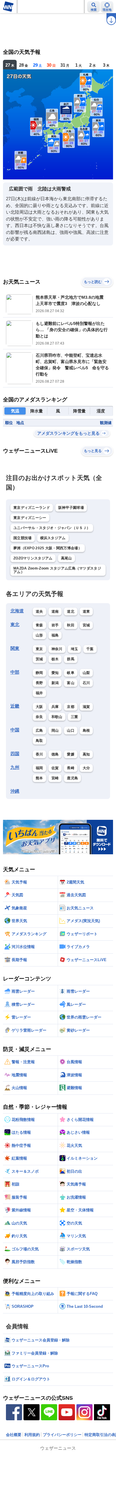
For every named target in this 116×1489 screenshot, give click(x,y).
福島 (55, 635)
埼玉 (74, 649)
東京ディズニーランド (31, 508)
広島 (39, 730)
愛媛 (70, 754)
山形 (39, 635)
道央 (39, 611)
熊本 (39, 778)
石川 (86, 683)
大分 (86, 768)
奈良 (39, 717)
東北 (14, 624)
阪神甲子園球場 (71, 508)
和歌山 (56, 717)
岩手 (55, 625)
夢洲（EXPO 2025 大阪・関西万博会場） (47, 548)
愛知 (55, 673)
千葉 (90, 649)
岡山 (55, 730)
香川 (39, 754)
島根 (86, 730)
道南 (55, 611)
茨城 (39, 659)
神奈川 (56, 649)
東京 (39, 649)
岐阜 (70, 673)
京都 (70, 707)
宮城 (86, 625)
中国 (14, 729)
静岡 (39, 673)
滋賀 (86, 707)
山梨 (86, 673)
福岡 (39, 768)
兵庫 (55, 707)
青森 (39, 625)
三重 (74, 717)
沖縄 (14, 791)
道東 (86, 611)
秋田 (70, 625)
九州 (14, 767)
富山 (70, 683)
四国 (14, 753)
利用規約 (32, 1434)
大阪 (39, 707)
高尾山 (66, 558)
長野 (39, 683)
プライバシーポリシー (62, 1434)
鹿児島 (72, 778)
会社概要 (13, 1434)
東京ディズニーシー (29, 518)
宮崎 (55, 778)
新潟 (55, 683)
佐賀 (55, 768)
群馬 (70, 659)
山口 (70, 730)
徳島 (55, 754)
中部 (14, 672)
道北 (70, 611)
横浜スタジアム (53, 538)
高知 (86, 754)
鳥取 (39, 741)
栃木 (55, 659)
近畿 (14, 705)
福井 (39, 693)
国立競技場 (22, 538)
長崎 (70, 768)
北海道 (17, 610)
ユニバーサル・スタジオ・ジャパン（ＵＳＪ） (51, 528)
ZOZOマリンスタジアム (33, 558)
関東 (14, 648)
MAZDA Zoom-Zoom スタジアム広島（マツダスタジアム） (57, 570)
